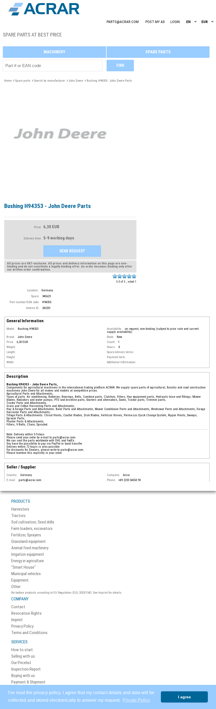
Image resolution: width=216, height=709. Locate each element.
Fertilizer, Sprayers (26, 535)
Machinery (54, 51)
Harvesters (20, 509)
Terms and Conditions (29, 633)
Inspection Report (26, 669)
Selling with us (23, 656)
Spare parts (158, 51)
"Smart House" (23, 567)
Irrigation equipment (27, 554)
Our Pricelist (21, 663)
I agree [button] (184, 697)
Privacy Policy (22, 626)
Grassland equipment (28, 541)
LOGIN (175, 22)
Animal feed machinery (29, 548)
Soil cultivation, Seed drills (32, 522)
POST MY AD (155, 22)
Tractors (18, 516)
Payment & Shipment (28, 682)
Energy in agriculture (27, 561)
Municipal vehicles (26, 574)
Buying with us (23, 676)
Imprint (17, 620)
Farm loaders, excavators (32, 529)
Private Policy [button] (136, 700)
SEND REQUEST (72, 251)
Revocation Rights (26, 613)
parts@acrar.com (123, 22)
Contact (18, 607)
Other (16, 587)
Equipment (20, 580)
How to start (22, 650)
